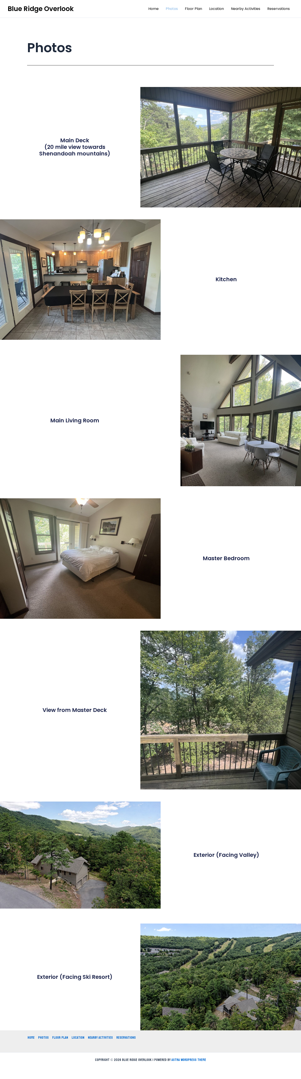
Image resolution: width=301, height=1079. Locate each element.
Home (153, 8)
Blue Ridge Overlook (41, 8)
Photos (172, 8)
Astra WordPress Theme (188, 1060)
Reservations (278, 8)
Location (216, 8)
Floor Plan (193, 8)
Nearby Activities (245, 8)
